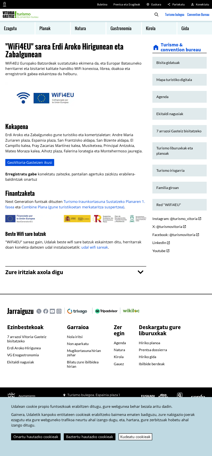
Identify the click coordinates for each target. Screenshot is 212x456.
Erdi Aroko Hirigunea (24, 348)
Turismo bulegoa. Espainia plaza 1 (93, 395)
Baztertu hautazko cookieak (89, 436)
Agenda (120, 343)
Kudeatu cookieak (135, 436)
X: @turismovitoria (167, 226)
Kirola (119, 357)
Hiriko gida (147, 357)
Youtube (159, 251)
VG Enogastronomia (23, 355)
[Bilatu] (156, 14)
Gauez (119, 364)
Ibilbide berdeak (152, 364)
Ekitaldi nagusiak (20, 362)
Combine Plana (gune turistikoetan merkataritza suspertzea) (73, 207)
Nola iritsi (75, 337)
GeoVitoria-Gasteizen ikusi (29, 162)
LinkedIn (159, 243)
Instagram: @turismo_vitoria (174, 218)
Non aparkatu (78, 344)
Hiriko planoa (149, 343)
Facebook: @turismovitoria (173, 235)
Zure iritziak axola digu (34, 272)
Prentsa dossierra (153, 350)
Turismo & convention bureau (181, 47)
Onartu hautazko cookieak (35, 436)
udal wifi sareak (94, 247)
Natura (119, 350)
